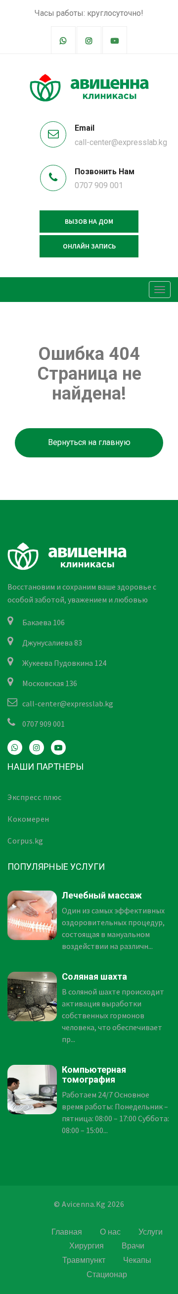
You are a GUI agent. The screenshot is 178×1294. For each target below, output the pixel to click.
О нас (110, 1232)
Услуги (150, 1232)
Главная (66, 1232)
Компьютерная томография (94, 1074)
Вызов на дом (89, 221)
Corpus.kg (25, 841)
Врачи (133, 1246)
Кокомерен (28, 819)
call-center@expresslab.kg (121, 142)
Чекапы (137, 1260)
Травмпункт (83, 1260)
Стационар (107, 1274)
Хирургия (86, 1246)
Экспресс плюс (34, 797)
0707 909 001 (99, 185)
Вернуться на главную (89, 442)
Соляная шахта (94, 976)
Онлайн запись (89, 246)
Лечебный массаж (102, 895)
